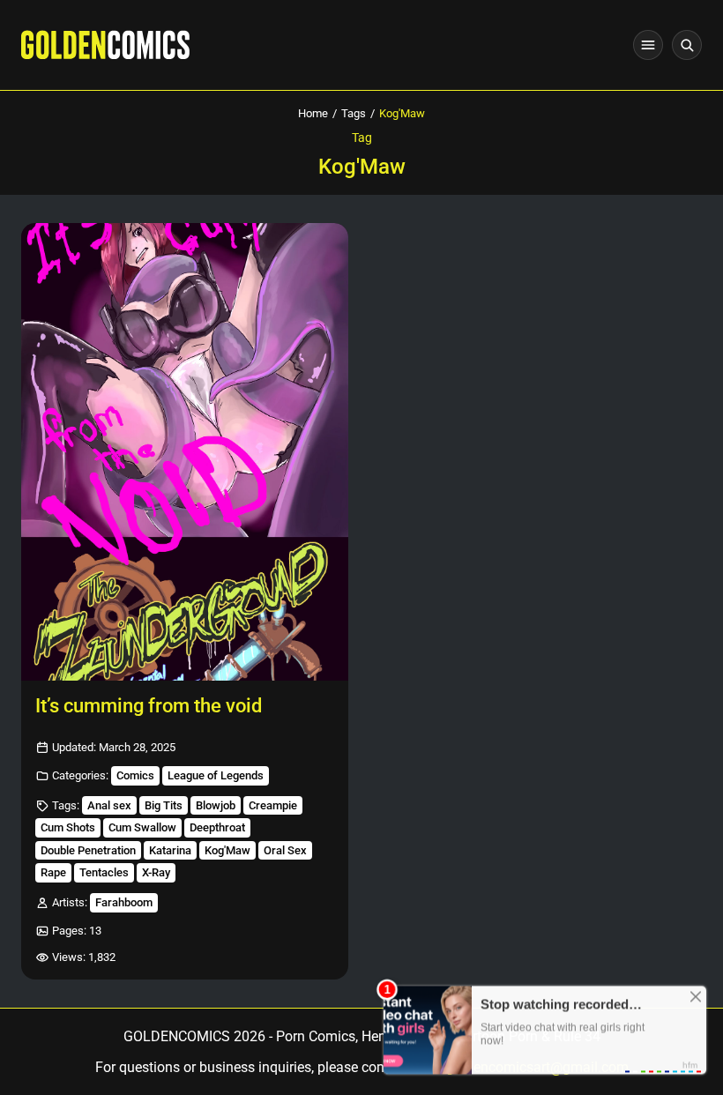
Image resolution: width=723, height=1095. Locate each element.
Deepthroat (217, 827)
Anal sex (109, 805)
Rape (53, 872)
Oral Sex (285, 850)
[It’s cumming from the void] (184, 452)
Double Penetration (88, 850)
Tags (353, 113)
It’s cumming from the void (148, 706)
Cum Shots (68, 827)
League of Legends (216, 775)
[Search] (687, 45)
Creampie (273, 805)
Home (313, 113)
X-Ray (156, 872)
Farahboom (124, 902)
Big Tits (164, 805)
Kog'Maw (227, 850)
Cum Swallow (142, 827)
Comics (135, 775)
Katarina (170, 850)
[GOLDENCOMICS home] (105, 45)
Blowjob (215, 805)
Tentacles (104, 872)
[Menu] (648, 45)
